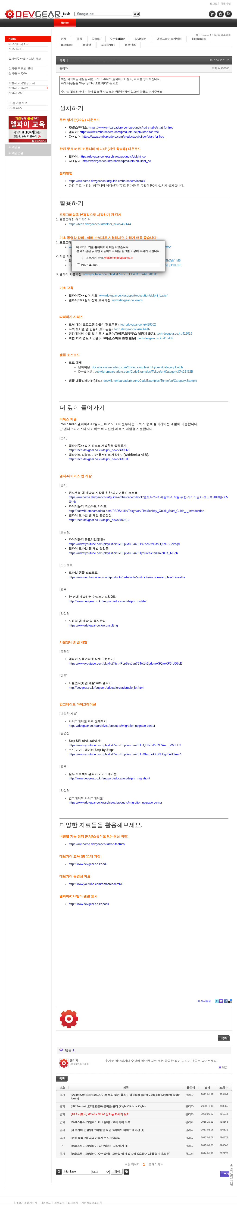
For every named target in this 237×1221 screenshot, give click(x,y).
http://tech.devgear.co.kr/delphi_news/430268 (99, 450)
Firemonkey (199, 38)
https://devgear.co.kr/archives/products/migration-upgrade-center (112, 725)
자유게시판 (15, 49)
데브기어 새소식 (19, 44)
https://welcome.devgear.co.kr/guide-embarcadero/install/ (107, 181)
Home (65, 22)
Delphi (96, 38)
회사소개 (73, 1202)
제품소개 (59, 1202)
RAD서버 (141, 38)
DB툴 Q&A (15, 108)
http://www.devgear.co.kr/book (89, 904)
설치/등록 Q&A (18, 73)
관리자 (63, 68)
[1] (142, 1130)
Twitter (217, 1001)
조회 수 (223, 1087)
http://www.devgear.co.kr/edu (88, 864)
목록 (224, 1038)
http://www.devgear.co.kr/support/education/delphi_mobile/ (108, 601)
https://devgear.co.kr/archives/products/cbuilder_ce (116, 161)
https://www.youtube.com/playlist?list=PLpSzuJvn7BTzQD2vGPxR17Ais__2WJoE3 (125, 745)
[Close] (165, 240)
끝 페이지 (154, 1164)
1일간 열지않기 (90, 265)
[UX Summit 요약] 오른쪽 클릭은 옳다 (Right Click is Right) (108, 1106)
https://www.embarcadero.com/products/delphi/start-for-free (119, 132)
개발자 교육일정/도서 (22, 83)
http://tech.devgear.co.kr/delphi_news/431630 (99, 459)
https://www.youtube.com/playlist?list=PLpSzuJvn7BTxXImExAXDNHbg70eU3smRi (125, 754)
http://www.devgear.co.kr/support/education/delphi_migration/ (109, 778)
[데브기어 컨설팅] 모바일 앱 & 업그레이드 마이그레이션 (106, 1130)
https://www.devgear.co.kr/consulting (93, 625)
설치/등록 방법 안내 (21, 68)
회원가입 (226, 3)
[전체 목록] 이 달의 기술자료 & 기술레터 (96, 1138)
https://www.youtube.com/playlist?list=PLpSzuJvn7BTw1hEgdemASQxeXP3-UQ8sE (125, 663)
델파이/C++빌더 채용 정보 (25, 58)
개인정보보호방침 (91, 1202)
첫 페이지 (133, 1164)
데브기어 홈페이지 (26, 1202)
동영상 (87, 44)
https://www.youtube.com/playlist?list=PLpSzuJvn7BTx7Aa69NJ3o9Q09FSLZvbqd (124, 544)
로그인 (214, 3)
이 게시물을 (204, 1001)
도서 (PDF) (108, 44)
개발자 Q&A (16, 92)
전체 (63, 38)
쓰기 (226, 1174)
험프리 (189, 1153)
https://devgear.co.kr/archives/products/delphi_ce (113, 156)
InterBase (66, 44)
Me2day (221, 1001)
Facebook (226, 1001)
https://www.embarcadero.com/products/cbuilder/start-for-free (123, 136)
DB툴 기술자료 (18, 103)
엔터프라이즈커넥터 (169, 38)
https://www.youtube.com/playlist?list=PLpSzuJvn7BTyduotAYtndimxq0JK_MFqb (123, 553)
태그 (126, 1172)
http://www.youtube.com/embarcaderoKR (96, 884)
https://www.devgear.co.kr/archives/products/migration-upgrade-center (115, 802)
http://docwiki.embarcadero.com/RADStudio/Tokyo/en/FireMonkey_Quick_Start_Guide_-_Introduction (136, 511)
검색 (59, 1172)
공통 (79, 38)
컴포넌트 (130, 44)
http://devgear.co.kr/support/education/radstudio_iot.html (106, 687)
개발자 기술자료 (19, 88)
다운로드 (46, 1202)
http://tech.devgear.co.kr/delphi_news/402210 (99, 520)
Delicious (230, 1001)
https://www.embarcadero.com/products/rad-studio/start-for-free (131, 127)
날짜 (207, 1087)
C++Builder (117, 38)
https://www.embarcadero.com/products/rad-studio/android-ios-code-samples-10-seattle (127, 577)
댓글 (225, 1067)
